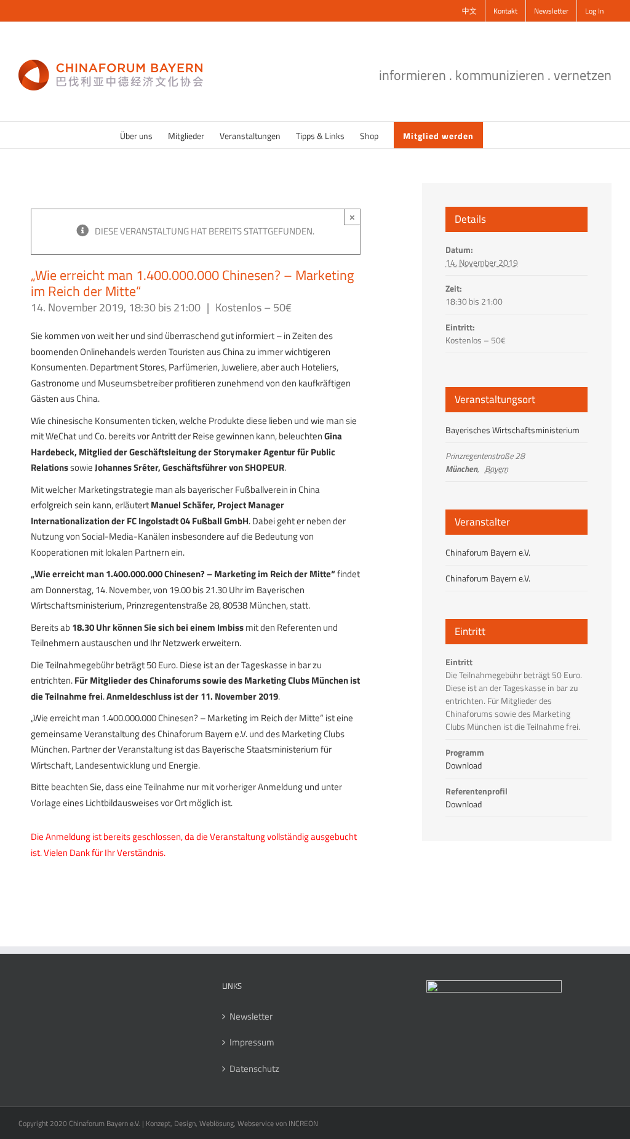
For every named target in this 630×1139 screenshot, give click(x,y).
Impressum (251, 1042)
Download (463, 765)
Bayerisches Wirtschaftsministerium (512, 429)
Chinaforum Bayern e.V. (487, 552)
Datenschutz (254, 1069)
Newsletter (251, 1016)
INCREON (303, 1123)
